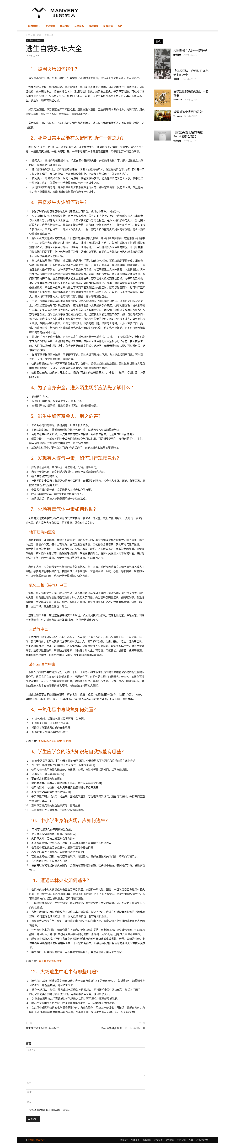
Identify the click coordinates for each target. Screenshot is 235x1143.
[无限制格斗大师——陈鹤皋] (162, 60)
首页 (28, 35)
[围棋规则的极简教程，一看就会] (162, 98)
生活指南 (50, 26)
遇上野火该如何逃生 (50, 961)
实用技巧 (39, 40)
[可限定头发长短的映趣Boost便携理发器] (162, 136)
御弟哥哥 (177, 140)
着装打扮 (65, 26)
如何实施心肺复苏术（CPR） (55, 741)
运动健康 (93, 26)
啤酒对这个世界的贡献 (188, 112)
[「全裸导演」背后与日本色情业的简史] (162, 74)
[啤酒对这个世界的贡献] (162, 115)
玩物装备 (79, 26)
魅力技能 (33, 26)
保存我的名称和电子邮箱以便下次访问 (49, 1110)
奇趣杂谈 (108, 26)
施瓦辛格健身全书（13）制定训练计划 (123, 1028)
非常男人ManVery (36, 1139)
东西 (120, 26)
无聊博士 (177, 54)
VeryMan (177, 99)
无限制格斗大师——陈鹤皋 (190, 50)
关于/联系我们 (202, 1139)
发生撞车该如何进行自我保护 (42, 1028)
